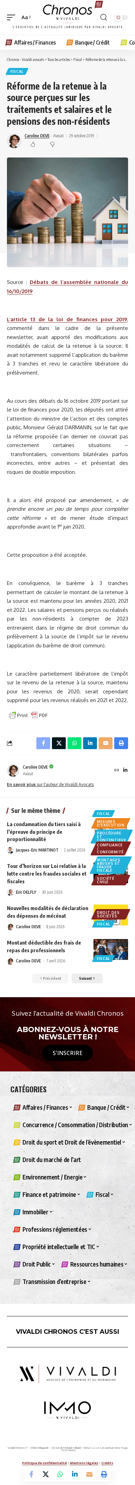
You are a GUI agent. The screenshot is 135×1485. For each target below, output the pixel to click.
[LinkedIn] (125, 770)
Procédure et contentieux (111, 836)
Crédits (107, 1463)
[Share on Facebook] (31, 1474)
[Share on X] (45, 1474)
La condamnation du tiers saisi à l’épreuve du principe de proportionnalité (44, 831)
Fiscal (17, 71)
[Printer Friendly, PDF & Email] (28, 715)
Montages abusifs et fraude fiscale (108, 865)
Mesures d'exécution (111, 823)
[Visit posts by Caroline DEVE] (13, 770)
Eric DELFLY (26, 892)
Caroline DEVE (37, 135)
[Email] (89, 1474)
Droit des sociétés (108, 914)
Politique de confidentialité (44, 1463)
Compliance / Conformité (110, 848)
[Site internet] (117, 770)
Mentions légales (84, 1463)
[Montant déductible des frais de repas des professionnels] (110, 949)
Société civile (106, 880)
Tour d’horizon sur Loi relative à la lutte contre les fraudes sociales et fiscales (47, 873)
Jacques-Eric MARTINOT (37, 850)
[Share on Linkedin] (75, 1474)
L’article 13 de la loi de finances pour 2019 (67, 319)
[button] (13, 17)
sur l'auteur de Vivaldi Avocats (50, 784)
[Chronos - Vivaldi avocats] (67, 17)
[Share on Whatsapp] (60, 1474)
